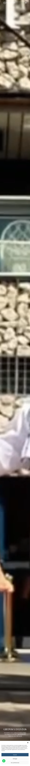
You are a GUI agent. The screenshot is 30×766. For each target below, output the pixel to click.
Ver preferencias (15, 762)
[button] (28, 742)
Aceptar (15, 754)
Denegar (15, 758)
